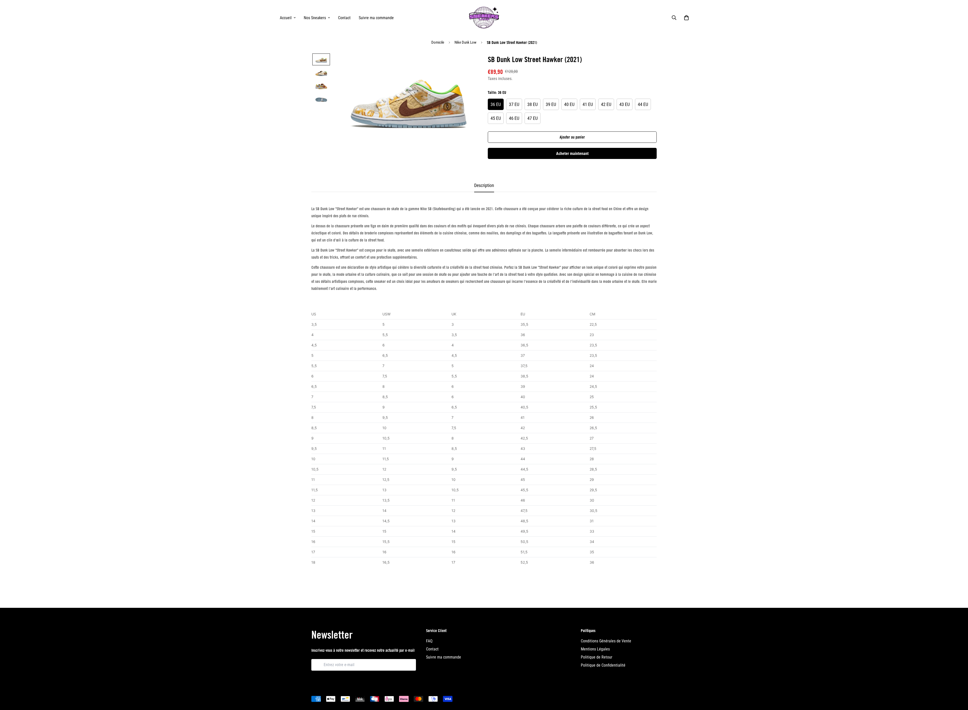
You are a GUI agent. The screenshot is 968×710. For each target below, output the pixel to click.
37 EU (514, 104)
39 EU (551, 104)
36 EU (496, 104)
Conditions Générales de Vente (606, 641)
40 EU (569, 104)
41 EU (588, 104)
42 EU (606, 104)
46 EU (514, 118)
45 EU (496, 118)
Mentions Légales (595, 649)
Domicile (437, 42)
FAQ (429, 641)
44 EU (643, 104)
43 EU (624, 104)
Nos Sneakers (315, 17)
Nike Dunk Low (465, 42)
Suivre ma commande (376, 17)
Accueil (286, 17)
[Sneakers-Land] (484, 17)
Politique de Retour (596, 657)
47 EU (532, 118)
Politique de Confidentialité (603, 665)
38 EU (532, 104)
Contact (344, 17)
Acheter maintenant (572, 153)
